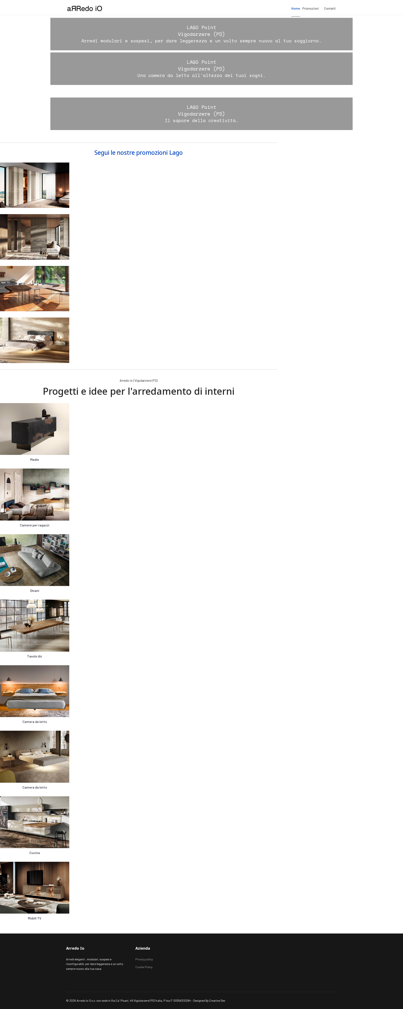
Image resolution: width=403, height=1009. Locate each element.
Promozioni (310, 8)
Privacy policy (144, 959)
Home (295, 8)
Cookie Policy (143, 967)
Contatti (330, 8)
